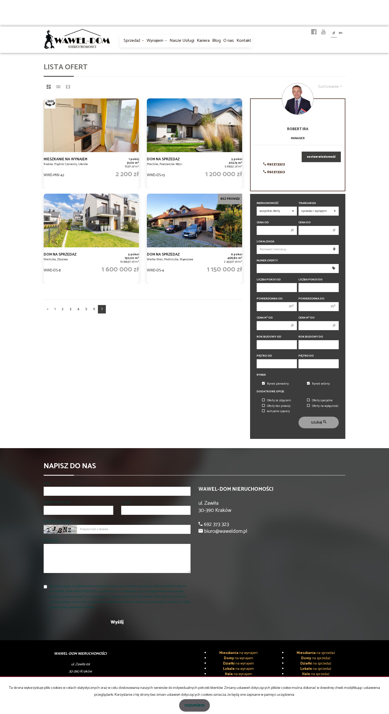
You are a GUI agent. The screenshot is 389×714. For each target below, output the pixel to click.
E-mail (125, 502)
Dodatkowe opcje (270, 392)
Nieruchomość (268, 203)
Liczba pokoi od (269, 280)
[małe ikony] (58, 87)
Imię (47, 483)
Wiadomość (51, 540)
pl (334, 33)
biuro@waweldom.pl (225, 531)
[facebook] (314, 32)
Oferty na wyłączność (325, 406)
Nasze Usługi (182, 40)
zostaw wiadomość (321, 156)
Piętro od (264, 356)
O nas (228, 40)
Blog (216, 40)
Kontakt (244, 40)
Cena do (304, 223)
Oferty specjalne (322, 400)
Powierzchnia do (311, 299)
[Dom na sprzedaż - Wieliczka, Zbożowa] (91, 239)
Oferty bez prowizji (279, 406)
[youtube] (323, 32)
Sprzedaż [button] (132, 40)
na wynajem (238, 653)
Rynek (261, 375)
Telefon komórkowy (57, 502)
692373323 (275, 164)
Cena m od (265, 318)
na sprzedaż (316, 653)
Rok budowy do (310, 337)
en (340, 33)
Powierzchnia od (270, 299)
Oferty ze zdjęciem (279, 400)
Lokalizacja (265, 242)
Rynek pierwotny (278, 383)
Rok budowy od (269, 337)
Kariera (203, 40)
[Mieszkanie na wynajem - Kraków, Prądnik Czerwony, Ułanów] (91, 143)
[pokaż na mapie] (68, 87)
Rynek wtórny (321, 383)
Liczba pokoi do (310, 280)
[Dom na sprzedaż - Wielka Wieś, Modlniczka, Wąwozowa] (194, 239)
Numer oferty (267, 261)
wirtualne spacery (278, 411)
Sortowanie (329, 86)
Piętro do (306, 356)
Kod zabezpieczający (57, 521)
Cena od (263, 223)
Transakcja (307, 203)
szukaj (317, 422)
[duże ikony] (49, 87)
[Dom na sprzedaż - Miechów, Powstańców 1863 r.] (194, 143)
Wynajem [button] (155, 40)
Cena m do (306, 318)
